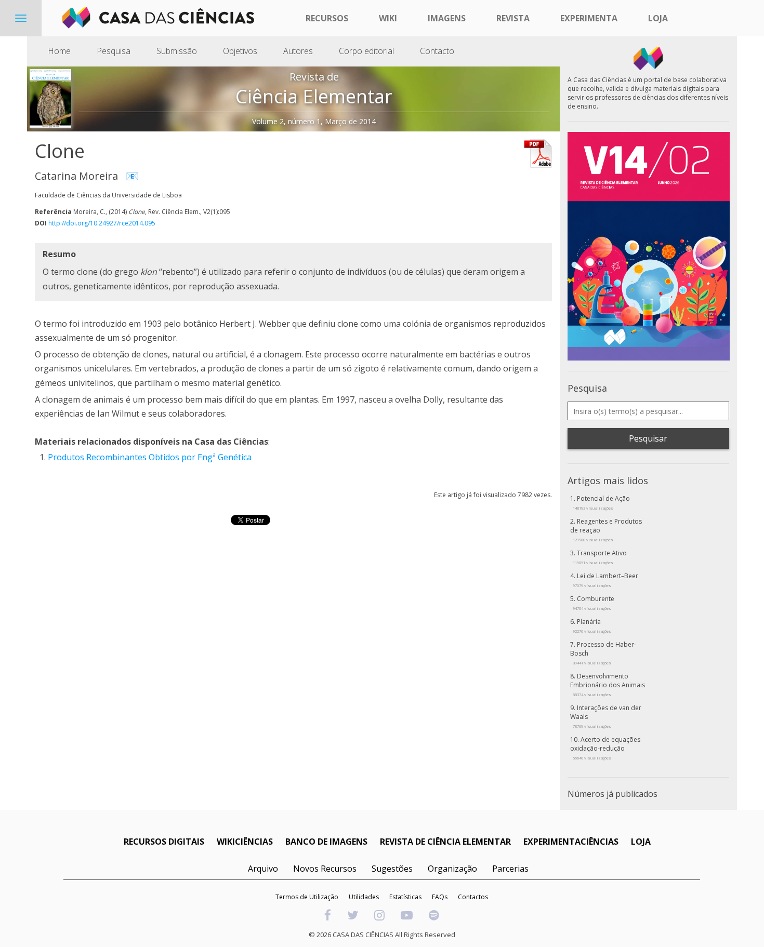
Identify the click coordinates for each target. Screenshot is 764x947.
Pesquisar (648, 438)
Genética (235, 457)
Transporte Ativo (600, 557)
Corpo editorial (366, 51)
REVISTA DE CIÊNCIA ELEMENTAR (445, 841)
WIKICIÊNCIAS (245, 841)
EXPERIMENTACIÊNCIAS (570, 841)
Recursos (327, 18)
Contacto (437, 51)
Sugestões (392, 868)
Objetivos (240, 51)
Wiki (388, 18)
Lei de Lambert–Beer (605, 579)
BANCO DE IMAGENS (326, 841)
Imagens (447, 18)
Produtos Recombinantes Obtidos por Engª (133, 457)
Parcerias (510, 868)
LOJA (641, 841)
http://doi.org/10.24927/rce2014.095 (101, 223)
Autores (298, 51)
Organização (452, 868)
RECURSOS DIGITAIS (164, 841)
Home (59, 51)
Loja (658, 18)
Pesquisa (113, 51)
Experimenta (588, 18)
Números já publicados (612, 793)
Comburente (593, 602)
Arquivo (263, 868)
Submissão (176, 51)
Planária (592, 625)
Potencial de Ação (601, 502)
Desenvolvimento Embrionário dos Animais (607, 684)
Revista (513, 18)
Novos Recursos (325, 868)
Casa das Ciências (231, 441)
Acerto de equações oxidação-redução (605, 748)
